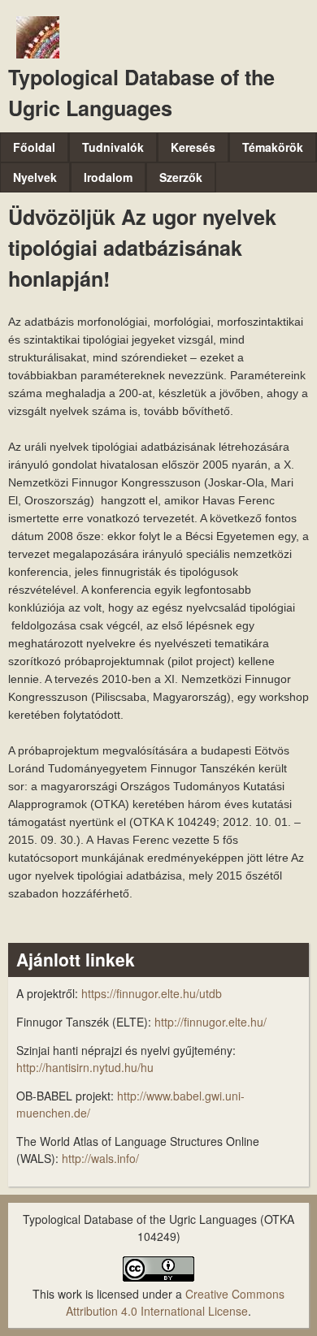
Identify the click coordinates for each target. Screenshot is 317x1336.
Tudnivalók (113, 147)
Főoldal (34, 147)
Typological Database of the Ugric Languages (141, 93)
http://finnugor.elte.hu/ (210, 1022)
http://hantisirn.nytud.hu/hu (85, 1067)
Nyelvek (35, 177)
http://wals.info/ (100, 1158)
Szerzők (180, 177)
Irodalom (108, 177)
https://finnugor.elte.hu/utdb (151, 993)
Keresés (193, 147)
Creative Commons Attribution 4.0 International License (175, 1302)
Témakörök (272, 147)
